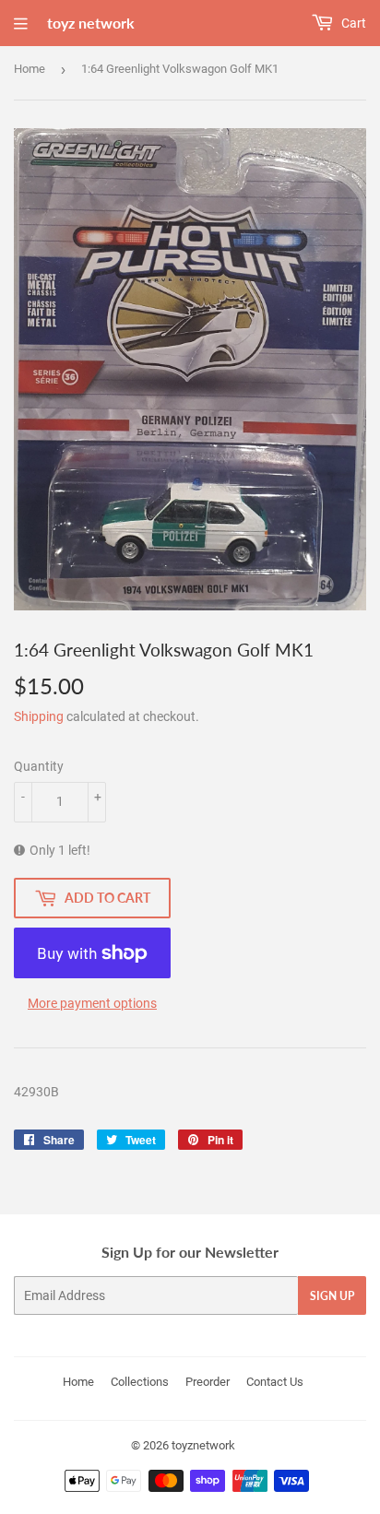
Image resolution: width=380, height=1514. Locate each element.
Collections (140, 1382)
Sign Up (332, 1296)
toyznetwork (203, 1445)
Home (29, 69)
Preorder (207, 1382)
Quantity (39, 766)
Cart (352, 23)
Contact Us (274, 1382)
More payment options (92, 1003)
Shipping (39, 716)
